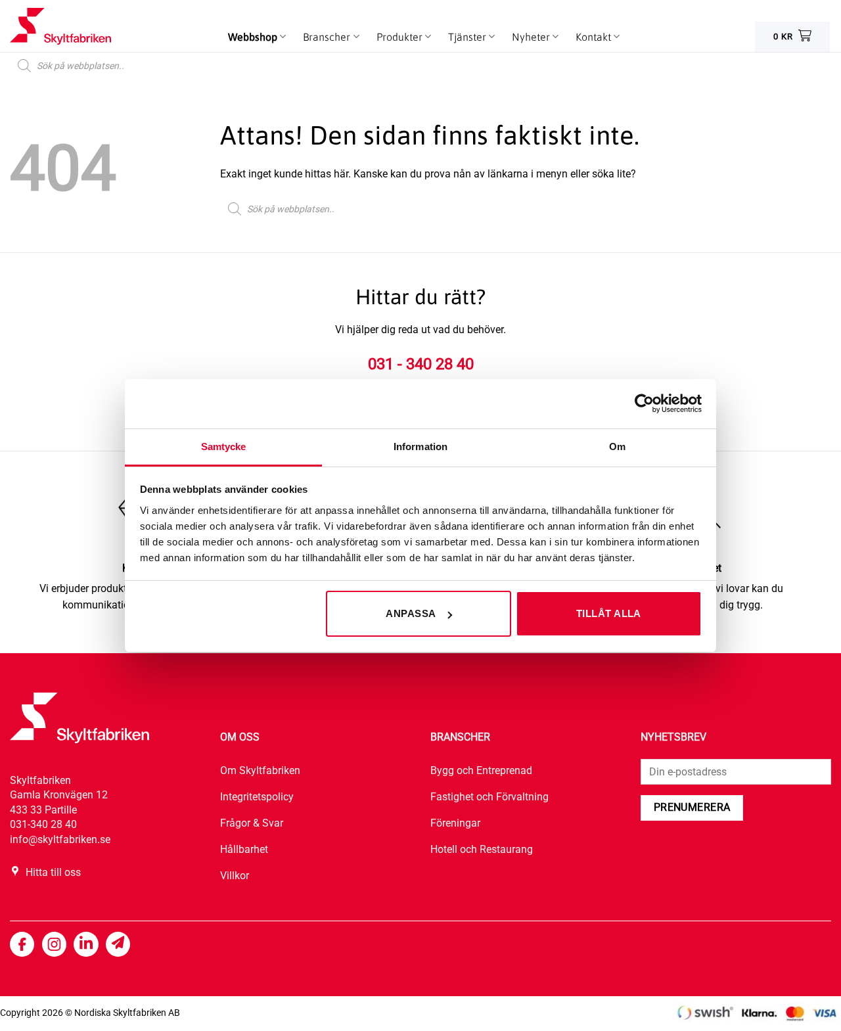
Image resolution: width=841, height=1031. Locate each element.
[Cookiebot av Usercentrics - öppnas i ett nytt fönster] (644, 403)
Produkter (399, 37)
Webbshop (252, 37)
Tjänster (467, 37)
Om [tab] (617, 446)
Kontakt (593, 37)
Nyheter (531, 37)
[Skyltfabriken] (75, 26)
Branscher (326, 37)
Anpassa (411, 613)
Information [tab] (420, 446)
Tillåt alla (608, 613)
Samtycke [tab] (223, 446)
